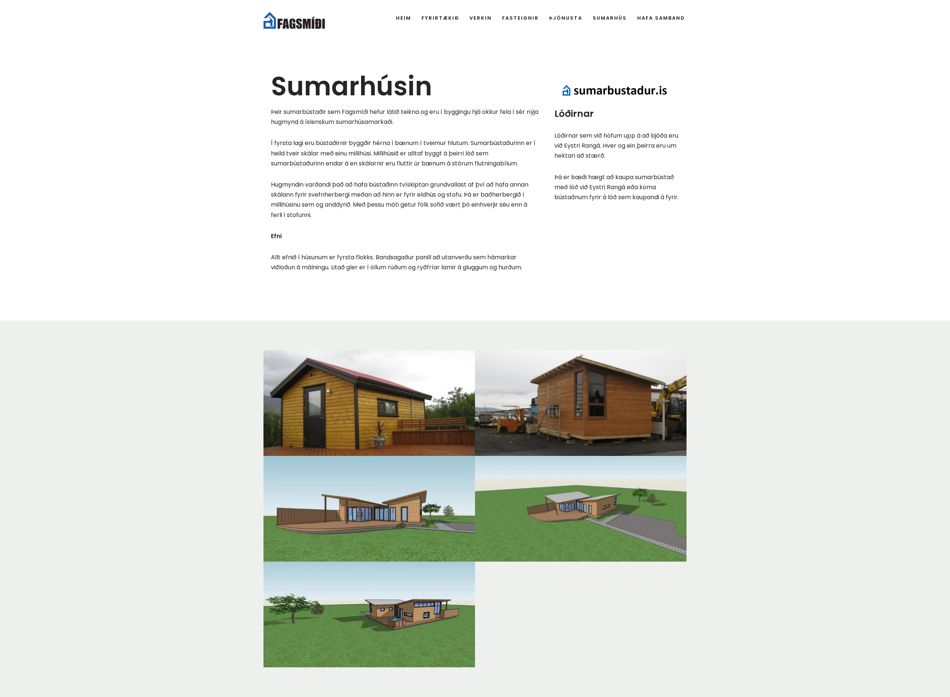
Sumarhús (610, 18)
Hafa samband (661, 18)
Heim (403, 18)
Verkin (480, 18)
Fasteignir (520, 18)
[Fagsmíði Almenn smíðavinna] (299, 18)
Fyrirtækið (440, 18)
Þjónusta (565, 18)
